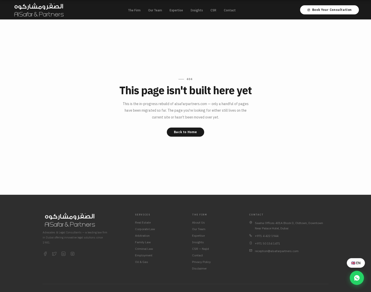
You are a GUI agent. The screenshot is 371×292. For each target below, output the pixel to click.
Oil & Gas (141, 262)
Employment (143, 255)
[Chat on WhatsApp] (357, 278)
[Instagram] (72, 254)
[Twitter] (54, 254)
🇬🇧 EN (356, 263)
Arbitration (142, 235)
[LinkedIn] (63, 254)
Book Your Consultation (332, 10)
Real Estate (143, 222)
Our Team (155, 10)
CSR (213, 10)
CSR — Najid (200, 249)
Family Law (143, 242)
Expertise (176, 10)
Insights (197, 10)
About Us (198, 222)
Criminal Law (144, 249)
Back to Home (185, 132)
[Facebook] (45, 254)
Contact (230, 10)
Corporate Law (145, 229)
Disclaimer (199, 268)
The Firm (134, 10)
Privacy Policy (201, 262)
